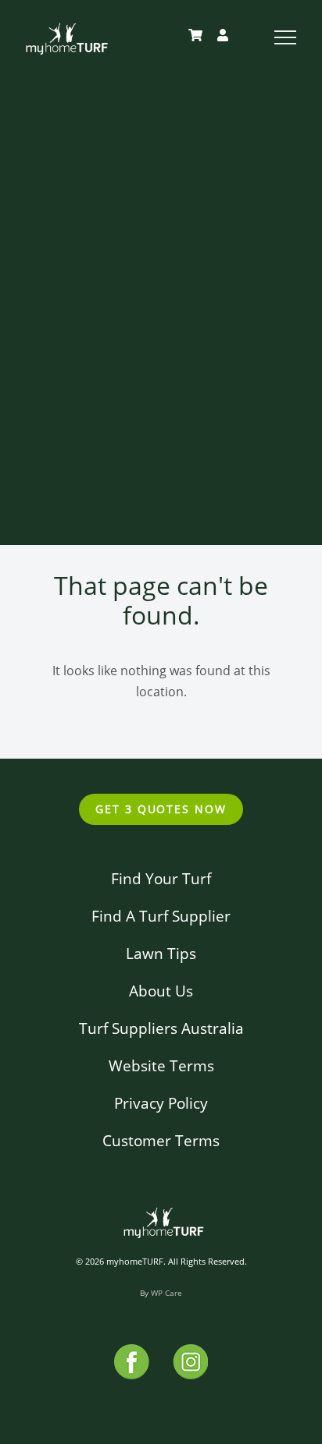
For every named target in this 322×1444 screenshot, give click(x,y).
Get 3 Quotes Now (161, 809)
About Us (161, 990)
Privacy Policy (161, 1102)
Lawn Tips (161, 953)
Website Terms (161, 1065)
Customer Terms (161, 1140)
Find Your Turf (161, 878)
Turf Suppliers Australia (161, 1028)
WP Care (166, 1292)
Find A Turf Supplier (161, 915)
